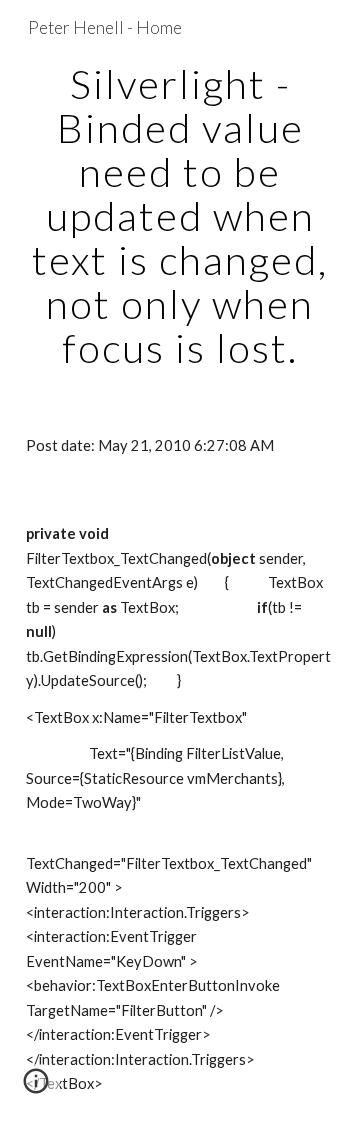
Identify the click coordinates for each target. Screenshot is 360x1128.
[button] (36, 1088)
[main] (180, 216)
